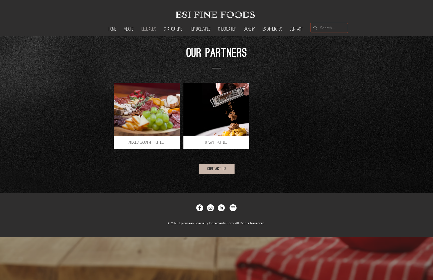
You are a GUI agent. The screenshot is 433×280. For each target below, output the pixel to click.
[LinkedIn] (221, 207)
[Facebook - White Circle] (199, 207)
